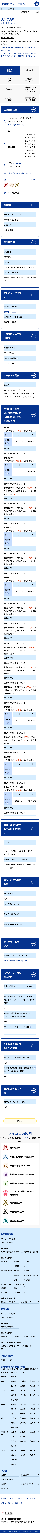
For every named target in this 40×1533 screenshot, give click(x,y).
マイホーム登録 (7, 1479)
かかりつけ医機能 (10, 99)
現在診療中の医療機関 (10, 1252)
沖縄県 (13, 1464)
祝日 (32, 393)
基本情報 (29, 70)
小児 (28, 1270)
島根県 (23, 1432)
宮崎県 (32, 1455)
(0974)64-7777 (19, 163)
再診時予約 (8, 448)
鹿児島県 (14, 1459)
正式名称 (7, 225)
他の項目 (17, 1292)
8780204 (7, 257)
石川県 (32, 1404)
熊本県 (13, 1455)
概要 (10, 70)
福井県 (13, 1409)
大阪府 (13, 1422)
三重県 (13, 1418)
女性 (15, 1280)
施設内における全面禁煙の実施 (16, 1057)
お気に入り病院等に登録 (11, 27)
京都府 (32, 1418)
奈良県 (32, 1422)
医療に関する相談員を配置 (14, 1102)
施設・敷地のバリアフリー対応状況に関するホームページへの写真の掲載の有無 (19, 999)
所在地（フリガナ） (12, 272)
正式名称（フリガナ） (13, 214)
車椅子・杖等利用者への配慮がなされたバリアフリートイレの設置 (19, 1015)
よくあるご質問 (27, 1484)
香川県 (23, 1441)
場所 (28, 1261)
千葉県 (23, 1395)
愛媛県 (32, 1441)
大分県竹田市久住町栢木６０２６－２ (19, 267)
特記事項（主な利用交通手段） (16, 859)
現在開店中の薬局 (8, 1326)
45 (5, 919)
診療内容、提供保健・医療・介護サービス (30, 89)
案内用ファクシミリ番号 (14, 317)
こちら (25, 1138)
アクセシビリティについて (11, 1502)
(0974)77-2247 (10, 322)
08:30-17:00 (9, 363)
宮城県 (32, 1381)
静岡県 (23, 1413)
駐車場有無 (8, 893)
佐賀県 (23, 1450)
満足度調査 (25, 1474)
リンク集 (4, 1488)
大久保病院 (8, 230)
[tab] (10, 70)
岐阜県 (13, 1413)
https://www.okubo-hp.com (19, 173)
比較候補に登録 (7, 37)
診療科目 (17, 1261)
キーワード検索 (7, 1242)
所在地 (6, 262)
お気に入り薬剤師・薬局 (10, 1347)
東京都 (32, 1395)
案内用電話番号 (10, 306)
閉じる (20, 1121)
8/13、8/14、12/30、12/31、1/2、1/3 (19, 396)
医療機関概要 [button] (10, 109)
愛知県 (32, 1413)
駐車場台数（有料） (12, 903)
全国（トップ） (7, 1359)
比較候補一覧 (26, 1301)
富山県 (23, 1404)
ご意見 (3, 1474)
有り (6, 898)
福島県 (32, 1386)
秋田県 (13, 1386)
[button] (20, 205)
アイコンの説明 (30, 179)
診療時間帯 (8, 347)
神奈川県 (14, 1399)
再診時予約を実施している (14, 453)
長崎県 (32, 1450)
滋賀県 (23, 1418)
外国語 (16, 1266)
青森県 (13, 1381)
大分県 (23, 1455)
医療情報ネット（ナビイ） (14, 3)
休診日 (6, 385)
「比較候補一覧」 (23, 41)
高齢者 (16, 1270)
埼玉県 (13, 1395)
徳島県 (13, 1441)
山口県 (23, 1436)
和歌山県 (14, 1427)
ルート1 (7, 842)
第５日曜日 (24, 393)
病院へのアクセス (10, 79)
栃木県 (23, 1390)
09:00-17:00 (9, 353)
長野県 (32, 1409)
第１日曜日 (12, 390)
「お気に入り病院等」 (31, 31)
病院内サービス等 (29, 79)
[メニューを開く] (36, 3)
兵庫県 (23, 1422)
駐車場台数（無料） (12, 914)
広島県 (13, 1436)
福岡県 (13, 1450)
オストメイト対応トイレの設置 (16, 1026)
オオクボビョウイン (12, 219)
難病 (28, 1280)
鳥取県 (13, 1432)
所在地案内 (30, 1498)
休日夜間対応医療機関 (30, 1252)
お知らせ (4, 1484)
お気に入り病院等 (8, 1301)
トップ (3, 9)
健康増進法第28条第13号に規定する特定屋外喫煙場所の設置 (18, 1069)
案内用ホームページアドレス (15, 955)
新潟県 (13, 1404)
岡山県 (32, 1432)
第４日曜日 (13, 393)
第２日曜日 (22, 390)
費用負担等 (9, 89)
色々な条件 (30, 1336)
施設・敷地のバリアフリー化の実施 (18, 986)
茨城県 (13, 1390)
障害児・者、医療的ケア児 (24, 1275)
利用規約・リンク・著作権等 (12, 1498)
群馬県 (32, 1390)
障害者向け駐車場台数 (13, 924)
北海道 (13, 1376)
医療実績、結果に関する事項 (30, 99)
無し (6, 1076)
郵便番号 (7, 251)
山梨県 (23, 1409)
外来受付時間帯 (10, 358)
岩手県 (23, 1381)
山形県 (23, 1386)
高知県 (13, 1445)
